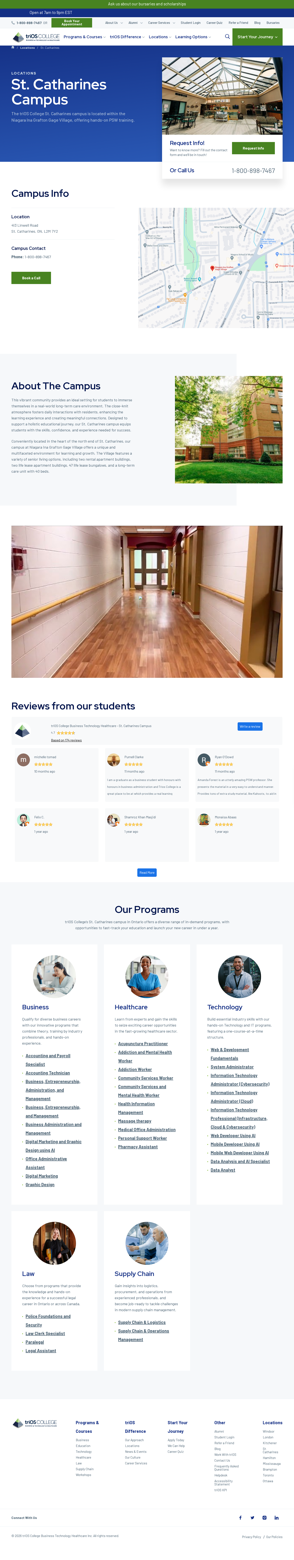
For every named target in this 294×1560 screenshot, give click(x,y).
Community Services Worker (145, 1077)
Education (83, 1446)
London (268, 1437)
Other (219, 1422)
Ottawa (268, 1481)
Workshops (83, 1475)
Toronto (268, 1475)
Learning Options (191, 36)
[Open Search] (227, 37)
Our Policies (274, 1537)
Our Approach (134, 1440)
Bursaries (273, 22)
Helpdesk (220, 1475)
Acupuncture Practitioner (143, 1043)
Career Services (159, 22)
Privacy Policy (251, 1537)
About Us (111, 22)
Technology (84, 1451)
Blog (257, 22)
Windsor (268, 1431)
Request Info (253, 148)
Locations (158, 36)
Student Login (191, 22)
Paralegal (35, 1342)
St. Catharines (270, 1450)
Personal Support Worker (142, 1138)
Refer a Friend (238, 22)
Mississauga (272, 1463)
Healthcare (83, 1457)
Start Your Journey (255, 36)
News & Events (136, 1451)
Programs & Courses (83, 36)
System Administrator (232, 1066)
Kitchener (270, 1443)
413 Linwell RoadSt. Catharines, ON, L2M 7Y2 (34, 228)
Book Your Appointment (72, 22)
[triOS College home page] (35, 38)
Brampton (270, 1469)
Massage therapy (134, 1120)
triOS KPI (220, 1490)
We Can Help (176, 1446)
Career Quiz (215, 22)
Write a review (250, 726)
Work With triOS (225, 1454)
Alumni (133, 22)
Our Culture (133, 1457)
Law (79, 1463)
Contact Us (222, 1460)
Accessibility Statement (223, 1482)
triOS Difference (125, 36)
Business (82, 1440)
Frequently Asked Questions (226, 1467)
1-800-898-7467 (29, 23)
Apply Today (176, 1440)
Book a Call (31, 278)
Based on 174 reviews (66, 740)
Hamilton (269, 1458)
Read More (147, 872)
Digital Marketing (42, 1175)
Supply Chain (85, 1469)
